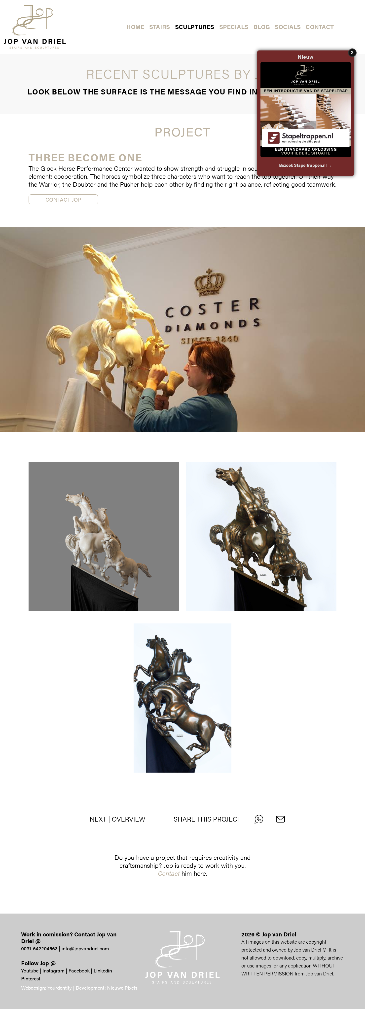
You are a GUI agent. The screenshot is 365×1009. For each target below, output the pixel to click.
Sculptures (194, 26)
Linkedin (103, 970)
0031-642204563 (39, 948)
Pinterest (30, 978)
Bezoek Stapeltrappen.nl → (305, 165)
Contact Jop (63, 199)
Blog (262, 26)
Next (98, 819)
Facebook (79, 970)
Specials (233, 26)
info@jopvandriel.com (85, 948)
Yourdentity (59, 987)
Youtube (29, 970)
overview (128, 819)
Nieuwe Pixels (122, 987)
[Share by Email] (283, 819)
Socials (288, 26)
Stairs (159, 26)
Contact (320, 26)
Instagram (53, 970)
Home (135, 26)
